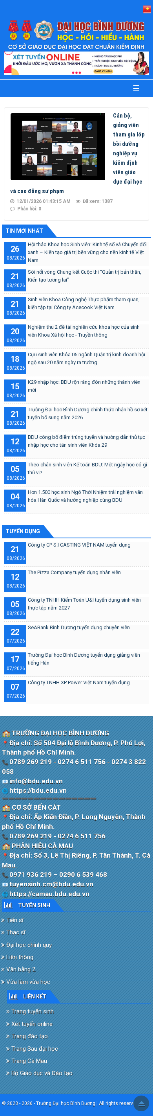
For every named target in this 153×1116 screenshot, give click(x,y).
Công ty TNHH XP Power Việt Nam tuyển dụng (79, 682)
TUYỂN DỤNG (22, 531)
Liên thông (19, 957)
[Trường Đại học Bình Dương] (77, 35)
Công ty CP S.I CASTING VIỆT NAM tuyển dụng (79, 545)
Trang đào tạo (29, 1036)
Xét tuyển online (31, 1024)
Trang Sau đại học (34, 1048)
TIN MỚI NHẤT (24, 231)
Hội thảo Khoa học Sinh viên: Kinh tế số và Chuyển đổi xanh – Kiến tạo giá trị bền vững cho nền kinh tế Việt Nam (87, 252)
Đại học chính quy (28, 944)
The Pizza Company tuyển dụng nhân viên (74, 572)
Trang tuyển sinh (32, 1011)
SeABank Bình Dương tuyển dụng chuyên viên (79, 627)
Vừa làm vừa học (27, 981)
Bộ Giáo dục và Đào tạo (41, 1073)
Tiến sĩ (14, 920)
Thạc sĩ (15, 932)
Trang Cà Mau (28, 1060)
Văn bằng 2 (20, 969)
